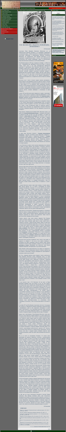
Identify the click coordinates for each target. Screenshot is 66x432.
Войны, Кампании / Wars (6, 11)
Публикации (4, 30)
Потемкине (32, 234)
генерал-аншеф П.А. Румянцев (30, 115)
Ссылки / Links (5, 25)
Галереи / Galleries (5, 22)
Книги (3, 33)
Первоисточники (5, 31)
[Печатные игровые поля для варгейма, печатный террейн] (58, 106)
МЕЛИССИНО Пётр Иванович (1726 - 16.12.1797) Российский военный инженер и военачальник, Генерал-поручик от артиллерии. (58, 51)
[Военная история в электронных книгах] (58, 82)
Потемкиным (24, 231)
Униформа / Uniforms (6, 16)
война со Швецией (23, 227)
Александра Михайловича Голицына (31, 113)
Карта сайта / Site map (6, 27)
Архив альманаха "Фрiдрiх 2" (7, 28)
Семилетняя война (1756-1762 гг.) (57, 8)
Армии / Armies (5, 13)
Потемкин (48, 136)
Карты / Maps (4, 24)
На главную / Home (5, 10)
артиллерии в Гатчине (24, 245)
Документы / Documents (6, 19)
